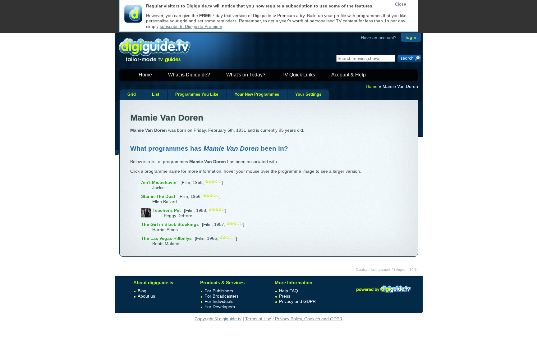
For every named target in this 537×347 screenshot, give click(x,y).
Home (145, 74)
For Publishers (218, 290)
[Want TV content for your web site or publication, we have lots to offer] (383, 294)
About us (146, 296)
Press (284, 296)
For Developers (219, 306)
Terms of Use (258, 318)
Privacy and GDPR (297, 301)
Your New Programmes (257, 94)
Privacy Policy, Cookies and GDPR (308, 318)
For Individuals (218, 301)
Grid (131, 94)
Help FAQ (288, 290)
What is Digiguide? (189, 74)
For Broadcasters (221, 296)
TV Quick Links (298, 74)
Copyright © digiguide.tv (218, 318)
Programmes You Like (196, 94)
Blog (142, 290)
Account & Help (348, 74)
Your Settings (308, 94)
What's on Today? (245, 74)
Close (400, 4)
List (155, 94)
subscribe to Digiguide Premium (191, 26)
